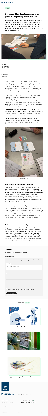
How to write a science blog (8, 402)
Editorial (19, 412)
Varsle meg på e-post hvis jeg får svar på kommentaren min (17, 272)
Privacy (14, 412)
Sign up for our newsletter (27, 400)
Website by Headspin (42, 412)
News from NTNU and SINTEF (28, 402)
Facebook (4, 407)
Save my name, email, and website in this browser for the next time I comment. (20, 289)
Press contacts (26, 412)
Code (9, 263)
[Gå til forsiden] (8, 394)
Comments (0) (4, 76)
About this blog (5, 400)
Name (7, 276)
